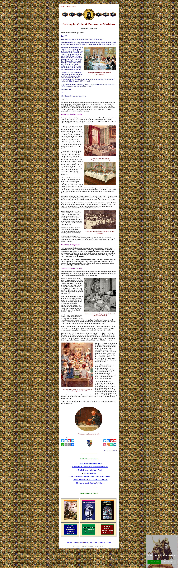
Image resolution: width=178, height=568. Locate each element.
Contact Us (102, 542)
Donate (109, 542)
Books (86, 542)
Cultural (76, 542)
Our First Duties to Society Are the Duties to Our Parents (90, 476)
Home (81, 542)
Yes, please (154, 562)
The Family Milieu (90, 473)
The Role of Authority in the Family (90, 470)
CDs (91, 542)
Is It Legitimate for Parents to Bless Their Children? (90, 467)
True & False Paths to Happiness (90, 463)
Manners (69, 542)
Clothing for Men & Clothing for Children (90, 483)
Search (95, 542)
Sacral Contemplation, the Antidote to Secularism (90, 480)
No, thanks (168, 562)
